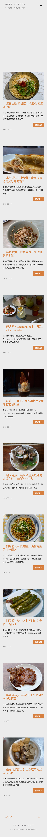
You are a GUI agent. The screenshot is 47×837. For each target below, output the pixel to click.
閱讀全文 (38, 125)
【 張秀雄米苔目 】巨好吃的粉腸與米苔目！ (22, 771)
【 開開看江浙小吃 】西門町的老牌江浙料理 (22, 622)
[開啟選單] (41, 5)
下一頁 (38, 817)
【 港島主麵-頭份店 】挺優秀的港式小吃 (23, 105)
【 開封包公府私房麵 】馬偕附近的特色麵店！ (22, 548)
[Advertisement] (23, 37)
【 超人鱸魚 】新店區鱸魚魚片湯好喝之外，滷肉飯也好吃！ (22, 477)
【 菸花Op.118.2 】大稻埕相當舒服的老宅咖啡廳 (23, 402)
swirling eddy (15, 4)
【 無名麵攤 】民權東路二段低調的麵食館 (22, 253)
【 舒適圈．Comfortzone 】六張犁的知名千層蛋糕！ (23, 328)
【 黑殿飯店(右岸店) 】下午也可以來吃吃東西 (23, 696)
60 (11, 817)
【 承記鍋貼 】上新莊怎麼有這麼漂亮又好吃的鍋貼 (22, 179)
